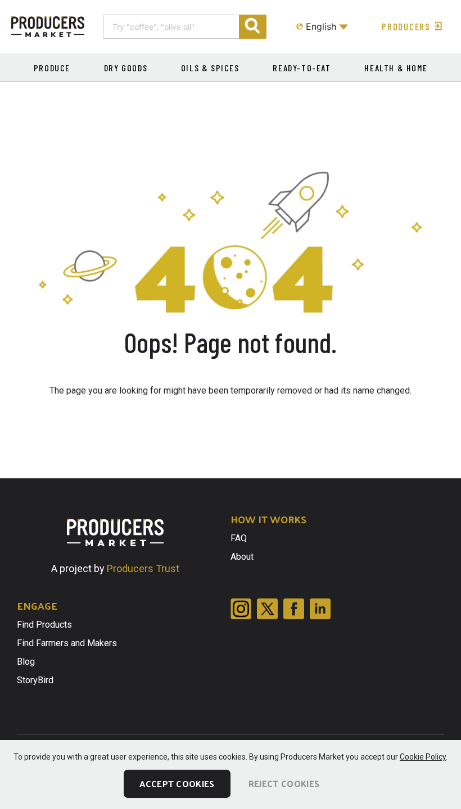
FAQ (239, 538)
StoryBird (35, 680)
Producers (406, 26)
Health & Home (395, 67)
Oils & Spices (210, 67)
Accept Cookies (176, 783)
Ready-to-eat (302, 67)
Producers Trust (143, 568)
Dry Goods (125, 67)
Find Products (44, 624)
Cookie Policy (423, 756)
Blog (26, 661)
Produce (52, 67)
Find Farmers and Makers (67, 643)
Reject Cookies (283, 783)
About (242, 556)
